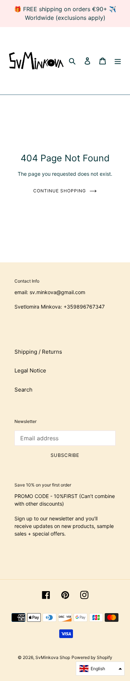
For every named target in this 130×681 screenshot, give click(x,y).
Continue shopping (59, 190)
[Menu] (117, 61)
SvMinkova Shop (52, 657)
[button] (100, 669)
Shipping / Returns (38, 351)
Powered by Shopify (92, 657)
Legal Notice (30, 370)
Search (23, 389)
